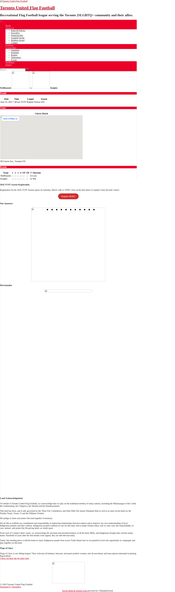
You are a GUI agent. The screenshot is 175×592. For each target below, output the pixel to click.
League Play (10, 48)
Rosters (14, 55)
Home (8, 25)
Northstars (9, 62)
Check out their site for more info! (14, 558)
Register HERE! (68, 196)
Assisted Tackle (17, 38)
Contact (14, 43)
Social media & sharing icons (75, 591)
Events (14, 60)
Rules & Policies (18, 30)
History (8, 65)
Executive (15, 33)
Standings (15, 50)
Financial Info (17, 35)
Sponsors (9, 45)
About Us (9, 28)
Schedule (15, 52)
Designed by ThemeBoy (10, 587)
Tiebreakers (16, 57)
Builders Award (17, 40)
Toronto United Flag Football (27, 7)
